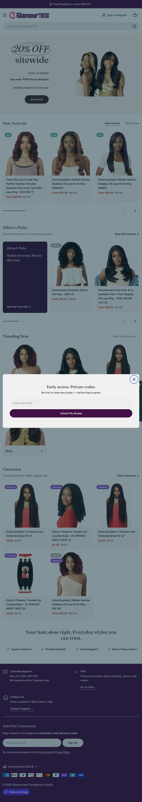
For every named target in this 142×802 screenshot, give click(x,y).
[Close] (134, 379)
